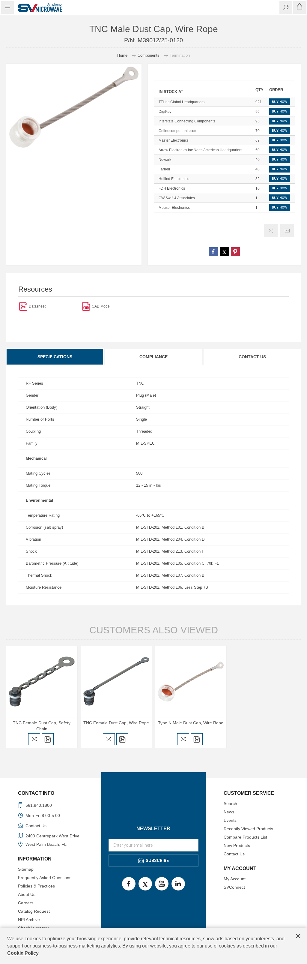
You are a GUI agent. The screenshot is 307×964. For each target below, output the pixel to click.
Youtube (161, 883)
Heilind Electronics (174, 179)
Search (230, 803)
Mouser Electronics (174, 208)
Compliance (153, 356)
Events (230, 820)
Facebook (129, 883)
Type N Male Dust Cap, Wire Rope (190, 722)
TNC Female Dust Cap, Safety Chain (41, 725)
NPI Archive (29, 919)
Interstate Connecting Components (187, 121)
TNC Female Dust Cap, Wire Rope (116, 722)
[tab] (55, 356)
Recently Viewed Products (248, 828)
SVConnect (234, 887)
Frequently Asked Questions (44, 877)
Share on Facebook (213, 251)
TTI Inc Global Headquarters (181, 102)
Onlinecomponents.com (178, 131)
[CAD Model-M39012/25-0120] (86, 306)
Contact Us (252, 356)
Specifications (54, 356)
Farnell (164, 169)
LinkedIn (178, 883)
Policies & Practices (36, 886)
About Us (26, 894)
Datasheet (37, 306)
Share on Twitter (224, 251)
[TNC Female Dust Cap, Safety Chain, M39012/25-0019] (42, 681)
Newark (165, 160)
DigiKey (165, 112)
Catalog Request (34, 911)
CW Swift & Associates (177, 198)
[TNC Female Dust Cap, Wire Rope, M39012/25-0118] (116, 681)
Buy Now (279, 102)
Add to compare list (271, 230)
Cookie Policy (23, 953)
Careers (25, 902)
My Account (235, 878)
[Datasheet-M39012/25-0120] (23, 306)
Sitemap (26, 869)
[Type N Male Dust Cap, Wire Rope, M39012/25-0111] (191, 681)
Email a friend (287, 230)
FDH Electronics (172, 188)
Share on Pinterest (235, 251)
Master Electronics (174, 140)
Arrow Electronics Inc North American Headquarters (200, 150)
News (229, 811)
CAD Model (101, 306)
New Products (237, 845)
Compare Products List (245, 837)
